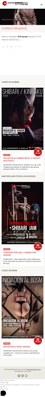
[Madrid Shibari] (15, 3)
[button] (22, 380)
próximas (7, 155)
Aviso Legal (27, 371)
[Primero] (3, 47)
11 (15, 47)
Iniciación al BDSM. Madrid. (17, 347)
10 (11, 47)
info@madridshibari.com (33, 369)
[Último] (20, 47)
